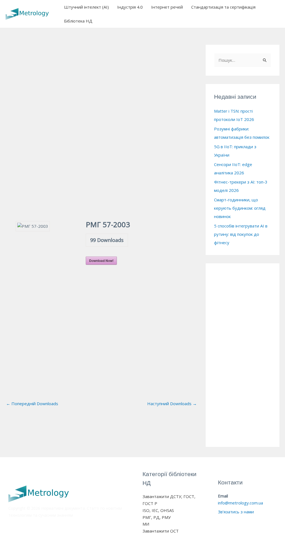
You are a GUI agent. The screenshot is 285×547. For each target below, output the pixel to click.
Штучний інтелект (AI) (86, 7)
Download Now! (101, 260)
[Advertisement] (101, 100)
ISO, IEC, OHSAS (158, 510)
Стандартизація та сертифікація (223, 7)
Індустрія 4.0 (130, 7)
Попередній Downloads (32, 403)
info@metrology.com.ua (240, 503)
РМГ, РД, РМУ (156, 517)
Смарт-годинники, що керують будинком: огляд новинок (240, 208)
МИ (145, 524)
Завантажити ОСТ (160, 531)
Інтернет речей (167, 7)
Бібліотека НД (78, 21)
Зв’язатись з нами (236, 511)
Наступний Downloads (172, 403)
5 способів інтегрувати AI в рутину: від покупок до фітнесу (240, 234)
